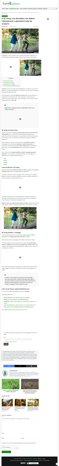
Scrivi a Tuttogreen (33, 458)
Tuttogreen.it (13, 351)
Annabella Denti (5, 26)
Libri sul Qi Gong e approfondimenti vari (11, 85)
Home (3, 12)
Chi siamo (28, 458)
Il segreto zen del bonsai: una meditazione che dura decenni (20, 408)
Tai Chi (19, 176)
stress (33, 239)
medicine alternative (9, 109)
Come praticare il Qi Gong (8, 82)
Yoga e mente (14, 12)
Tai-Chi (5, 164)
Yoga (5, 158)
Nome (3, 433)
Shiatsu (5, 162)
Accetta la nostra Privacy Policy (11, 341)
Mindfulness (6, 301)
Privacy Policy (16, 458)
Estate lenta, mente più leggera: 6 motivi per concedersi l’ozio (6, 408)
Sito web (22, 438)
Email (5, 337)
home (3, 8)
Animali (7, 8)
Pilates (5, 160)
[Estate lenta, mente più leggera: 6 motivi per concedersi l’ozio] (7, 402)
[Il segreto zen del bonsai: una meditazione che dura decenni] (20, 402)
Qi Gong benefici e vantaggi (9, 84)
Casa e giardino (23, 8)
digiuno (29, 169)
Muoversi (40, 8)
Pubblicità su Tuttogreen (41, 458)
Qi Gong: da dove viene (8, 80)
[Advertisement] (10, 67)
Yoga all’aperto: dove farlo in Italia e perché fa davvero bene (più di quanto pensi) (33, 408)
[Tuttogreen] (11, 3)
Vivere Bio (45, 8)
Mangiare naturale (32, 8)
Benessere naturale (14, 8)
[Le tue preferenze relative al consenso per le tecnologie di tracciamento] (57, 464)
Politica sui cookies (22, 458)
